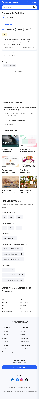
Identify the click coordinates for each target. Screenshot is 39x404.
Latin (9, 120)
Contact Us (23, 335)
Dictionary (5, 331)
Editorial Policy (24, 342)
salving (22, 299)
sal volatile (9, 238)
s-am (3, 296)
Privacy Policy (24, 338)
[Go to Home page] (10, 2)
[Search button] (34, 7)
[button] (28, 2)
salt (23, 120)
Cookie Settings (25, 345)
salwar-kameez (7, 311)
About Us (23, 331)
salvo (3, 305)
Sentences (5, 338)
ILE (18, 228)
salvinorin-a (24, 302)
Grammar (5, 342)
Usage (4, 348)
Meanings (8, 24)
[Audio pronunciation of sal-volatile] (4, 17)
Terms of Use (24, 348)
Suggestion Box (25, 352)
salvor (4, 308)
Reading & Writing (7, 352)
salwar (22, 308)
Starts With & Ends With (12, 249)
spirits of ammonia (9, 65)
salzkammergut (25, 311)
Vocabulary (5, 345)
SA (11, 217)
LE (11, 228)
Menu (34, 2)
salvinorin (5, 302)
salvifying (5, 299)
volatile (19, 120)
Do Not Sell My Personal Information (19, 387)
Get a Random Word (19, 367)
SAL (19, 217)
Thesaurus (5, 335)
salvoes (23, 305)
